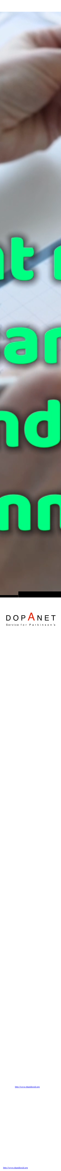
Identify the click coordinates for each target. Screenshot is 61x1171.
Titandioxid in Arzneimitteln (24, 638)
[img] (30, 304)
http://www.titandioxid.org (27, 1087)
